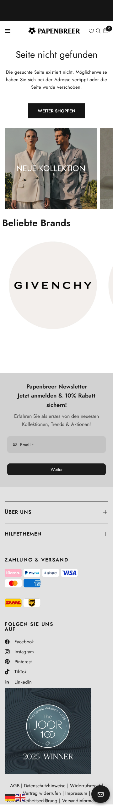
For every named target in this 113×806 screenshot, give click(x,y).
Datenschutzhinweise (45, 785)
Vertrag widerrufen (42, 793)
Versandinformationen (84, 800)
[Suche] (98, 31)
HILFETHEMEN (23, 533)
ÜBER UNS (18, 512)
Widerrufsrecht (85, 785)
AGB (14, 785)
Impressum (76, 793)
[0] (105, 31)
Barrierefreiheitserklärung (32, 800)
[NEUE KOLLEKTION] (51, 168)
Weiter (57, 469)
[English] (20, 797)
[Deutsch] (10, 797)
